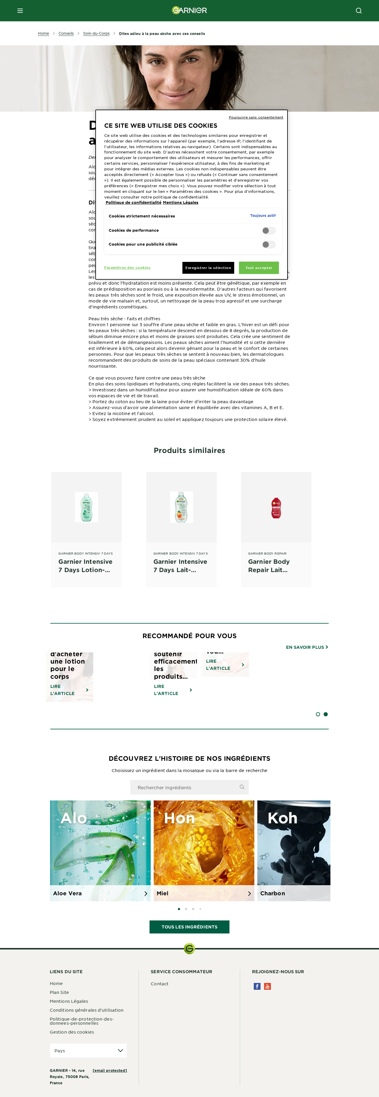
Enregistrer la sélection (208, 267)
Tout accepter (258, 267)
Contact (159, 983)
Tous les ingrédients (189, 926)
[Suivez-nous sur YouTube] (267, 986)
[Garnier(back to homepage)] (189, 10)
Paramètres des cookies (127, 267)
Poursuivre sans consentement (256, 117)
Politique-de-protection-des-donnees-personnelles (82, 1021)
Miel (162, 893)
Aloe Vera (67, 893)
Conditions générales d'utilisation (86, 1010)
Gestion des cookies (72, 1031)
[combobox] (189, 787)
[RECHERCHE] (358, 10)
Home (56, 983)
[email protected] (110, 1070)
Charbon (272, 893)
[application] (88, 1050)
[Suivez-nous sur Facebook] (257, 986)
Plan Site (59, 992)
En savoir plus (305, 647)
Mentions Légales (69, 1001)
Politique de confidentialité (133, 202)
